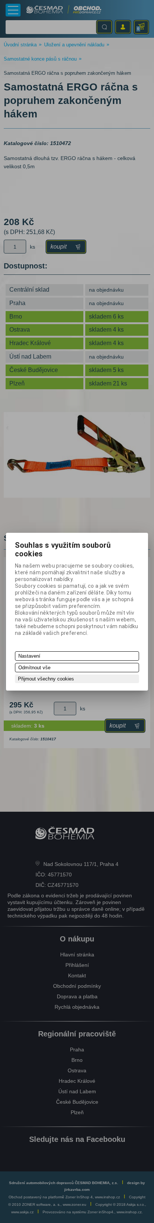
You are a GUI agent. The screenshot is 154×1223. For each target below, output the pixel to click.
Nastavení (29, 656)
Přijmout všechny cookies (46, 679)
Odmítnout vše (34, 667)
